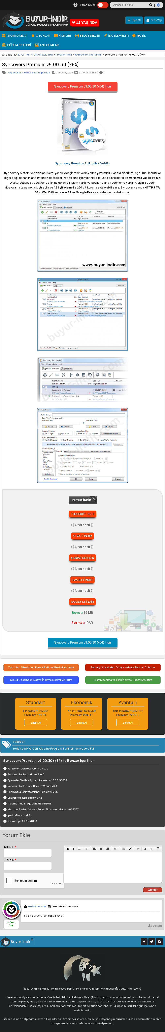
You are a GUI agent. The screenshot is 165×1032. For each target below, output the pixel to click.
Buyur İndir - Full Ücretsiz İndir (36, 54)
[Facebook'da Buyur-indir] (144, 941)
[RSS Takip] (159, 941)
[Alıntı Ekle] (144, 849)
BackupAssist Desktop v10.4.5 (25, 797)
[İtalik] (73, 849)
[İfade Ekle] (115, 849)
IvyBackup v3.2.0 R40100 (22, 821)
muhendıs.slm (37, 906)
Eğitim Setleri (19, 45)
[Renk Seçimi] (130, 849)
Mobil (141, 35)
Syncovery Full (85, 748)
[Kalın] (68, 849)
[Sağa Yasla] (107, 849)
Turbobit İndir (82, 514)
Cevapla (157, 925)
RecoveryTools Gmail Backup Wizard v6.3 (32, 786)
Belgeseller (89, 35)
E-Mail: (10, 860)
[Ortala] (101, 849)
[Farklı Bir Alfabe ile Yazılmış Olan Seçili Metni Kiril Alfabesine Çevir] (151, 849)
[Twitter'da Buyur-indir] (151, 941)
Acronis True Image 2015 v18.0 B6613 (29, 803)
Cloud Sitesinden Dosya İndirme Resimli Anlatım (41, 680)
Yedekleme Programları (88, 54)
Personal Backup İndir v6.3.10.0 (26, 774)
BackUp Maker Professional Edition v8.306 (33, 792)
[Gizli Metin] (138, 849)
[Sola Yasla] (94, 849)
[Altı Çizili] (79, 849)
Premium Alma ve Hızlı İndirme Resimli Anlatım (123, 680)
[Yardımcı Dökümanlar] (75, 4)
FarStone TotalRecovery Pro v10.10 (28, 768)
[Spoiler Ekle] (158, 849)
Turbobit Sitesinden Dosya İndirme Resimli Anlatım (41, 667)
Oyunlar (42, 35)
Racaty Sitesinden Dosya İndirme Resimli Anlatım (123, 667)
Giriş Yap (156, 20)
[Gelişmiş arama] (160, 6)
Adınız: (10, 847)
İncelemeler (118, 35)
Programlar (17, 35)
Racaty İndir (82, 580)
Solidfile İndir (82, 601)
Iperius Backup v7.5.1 (19, 815)
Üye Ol (136, 20)
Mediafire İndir (82, 558)
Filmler (64, 35)
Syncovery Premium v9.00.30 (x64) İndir (82, 86)
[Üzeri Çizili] (86, 849)
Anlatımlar (49, 45)
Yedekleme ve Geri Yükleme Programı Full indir (43, 748)
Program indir (64, 54)
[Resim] (123, 849)
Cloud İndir (82, 536)
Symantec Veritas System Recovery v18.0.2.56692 (37, 780)
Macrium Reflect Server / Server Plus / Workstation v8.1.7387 (43, 809)
